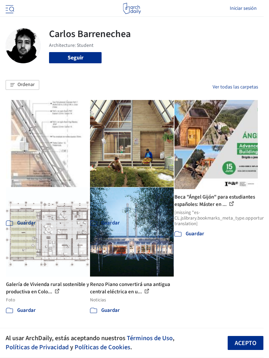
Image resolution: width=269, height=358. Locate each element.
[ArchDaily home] (132, 8)
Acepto (245, 343)
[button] (22, 85)
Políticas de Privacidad (37, 347)
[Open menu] (9, 8)
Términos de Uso (150, 338)
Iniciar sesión (243, 8)
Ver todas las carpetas (235, 87)
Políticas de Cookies (102, 347)
